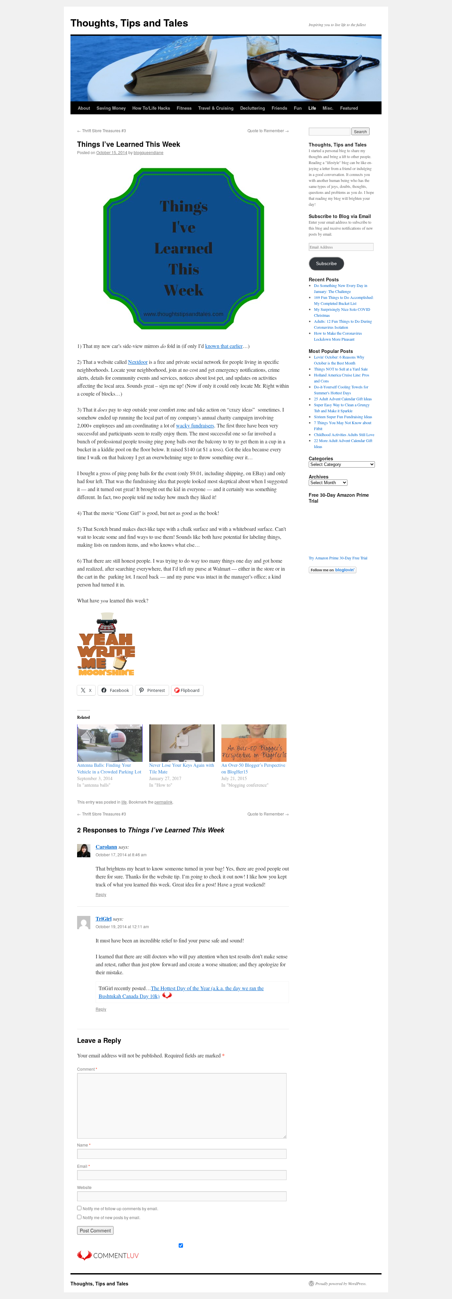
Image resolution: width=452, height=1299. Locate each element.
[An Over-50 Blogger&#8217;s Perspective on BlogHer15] (254, 743)
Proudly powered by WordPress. (341, 1283)
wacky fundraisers (195, 425)
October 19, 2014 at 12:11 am (122, 926)
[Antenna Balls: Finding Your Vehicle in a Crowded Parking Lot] (110, 743)
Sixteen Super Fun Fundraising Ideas (343, 416)
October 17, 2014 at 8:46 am (121, 854)
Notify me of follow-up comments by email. (120, 1208)
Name (84, 1145)
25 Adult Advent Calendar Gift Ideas (343, 398)
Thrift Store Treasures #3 (101, 130)
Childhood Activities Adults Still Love (344, 434)
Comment (87, 1069)
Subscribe (326, 263)
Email (83, 1166)
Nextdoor (138, 361)
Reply (101, 894)
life (124, 802)
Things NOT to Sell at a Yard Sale (341, 368)
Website (84, 1187)
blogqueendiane (148, 152)
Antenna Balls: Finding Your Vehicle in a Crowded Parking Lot (109, 768)
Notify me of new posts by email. (111, 1217)
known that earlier (224, 345)
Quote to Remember (268, 130)
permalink (163, 802)
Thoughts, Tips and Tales (129, 22)
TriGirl (104, 918)
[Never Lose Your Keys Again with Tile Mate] (182, 743)
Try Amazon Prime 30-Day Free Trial (338, 557)
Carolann (106, 846)
